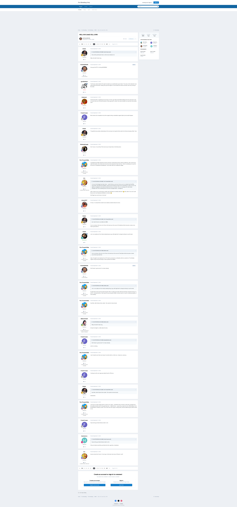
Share (125, 38)
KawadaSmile (87, 38)
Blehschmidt (84, 318)
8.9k (85, 188)
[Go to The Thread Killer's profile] (84, 164)
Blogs (85, 9)
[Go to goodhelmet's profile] (84, 86)
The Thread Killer (84, 160)
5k (84, 242)
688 (85, 107)
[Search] (157, 7)
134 (85, 123)
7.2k (85, 155)
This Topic (153, 6)
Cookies (121, 503)
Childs (84, 231)
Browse (80, 6)
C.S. (84, 178)
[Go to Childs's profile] (84, 236)
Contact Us (116, 503)
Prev (82, 44)
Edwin (84, 48)
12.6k (85, 75)
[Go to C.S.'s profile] (84, 182)
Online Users (94, 9)
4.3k (85, 170)
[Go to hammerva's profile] (84, 440)
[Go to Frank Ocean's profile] (84, 117)
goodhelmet (84, 81)
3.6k (85, 446)
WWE (93, 39)
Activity (85, 6)
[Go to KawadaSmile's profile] (80, 38)
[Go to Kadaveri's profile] (84, 101)
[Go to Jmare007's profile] (84, 204)
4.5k (85, 210)
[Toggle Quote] (92, 51)
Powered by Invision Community (118, 505)
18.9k (85, 92)
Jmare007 (84, 200)
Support (90, 6)
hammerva (84, 436)
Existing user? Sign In (147, 2)
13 (104, 44)
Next (107, 44)
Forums (79, 9)
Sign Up (156, 2)
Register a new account (94, 485)
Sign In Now (121, 485)
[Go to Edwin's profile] (84, 53)
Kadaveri (84, 97)
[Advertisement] (118, 19)
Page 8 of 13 (114, 44)
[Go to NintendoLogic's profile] (84, 149)
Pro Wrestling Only (84, 2)
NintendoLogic (84, 144)
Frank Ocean (106, 51)
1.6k (85, 59)
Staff (89, 9)
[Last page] (110, 44)
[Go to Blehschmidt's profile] (84, 323)
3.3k (85, 329)
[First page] (80, 44)
